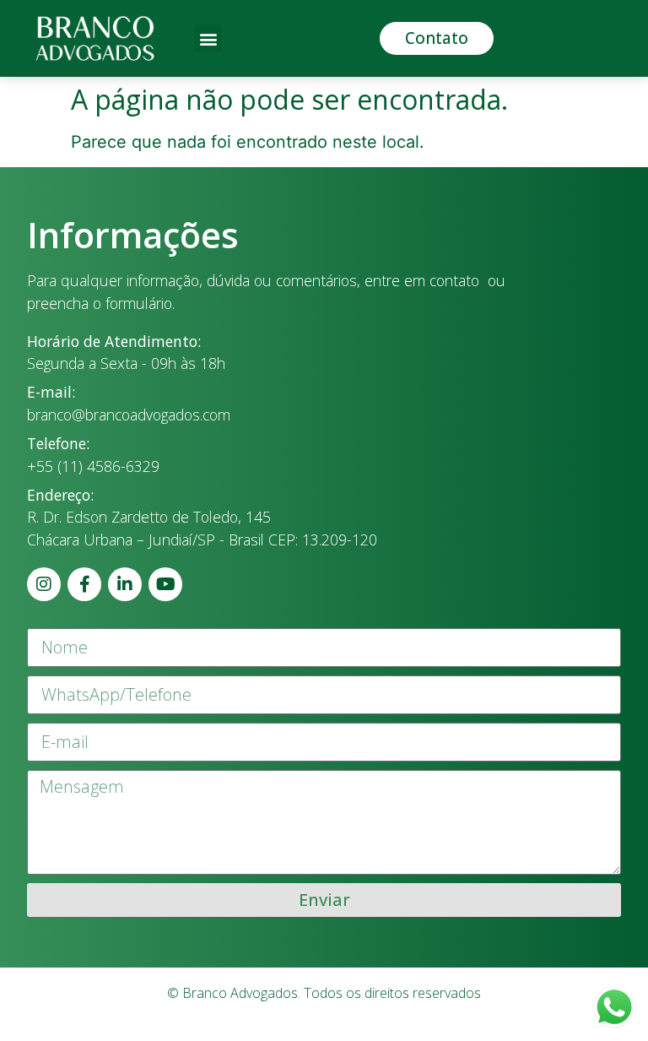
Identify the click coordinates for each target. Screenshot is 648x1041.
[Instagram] (44, 584)
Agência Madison (384, 1028)
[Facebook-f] (84, 584)
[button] (208, 38)
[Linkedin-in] (125, 584)
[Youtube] (165, 584)
